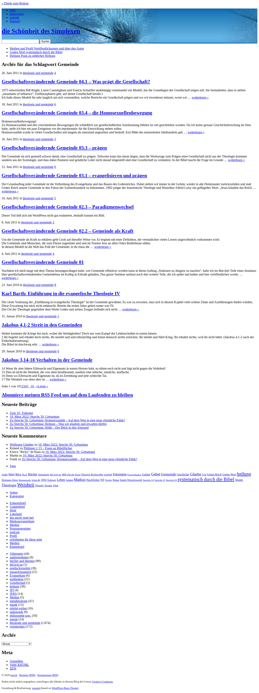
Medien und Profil (47, 48)
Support (15, 21)
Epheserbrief (18, 503)
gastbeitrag (16, 579)
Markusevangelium (22, 521)
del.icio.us (55, 474)
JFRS (44, 480)
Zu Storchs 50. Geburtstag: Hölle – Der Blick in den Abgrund (49, 427)
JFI (12, 590)
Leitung (69, 480)
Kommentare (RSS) (47, 675)
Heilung (32, 55)
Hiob (13, 510)
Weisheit (25, 484)
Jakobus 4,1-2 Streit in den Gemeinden (42, 324)
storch (14, 675)
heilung (244, 473)
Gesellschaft (17, 583)
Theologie (9, 485)
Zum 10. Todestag (21, 413)
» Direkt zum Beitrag (15, 3)
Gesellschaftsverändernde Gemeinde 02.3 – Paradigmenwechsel (68, 206)
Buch (24, 474)
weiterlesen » (200, 97)
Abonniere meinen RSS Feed (67, 395)
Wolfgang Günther (22, 444)
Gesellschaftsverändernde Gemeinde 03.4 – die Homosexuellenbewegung (77, 112)
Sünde (239, 479)
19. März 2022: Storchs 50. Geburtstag (34, 416)
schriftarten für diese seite (26, 539)
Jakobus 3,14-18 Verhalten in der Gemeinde (47, 359)
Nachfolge (93, 479)
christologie (43, 474)
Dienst (78, 474)
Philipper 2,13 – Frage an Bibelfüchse (48, 448)
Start (13, 10)
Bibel (11, 474)
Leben (61, 479)
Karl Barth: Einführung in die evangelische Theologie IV (61, 293)
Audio (5, 474)
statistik (14, 17)
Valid (19, 664)
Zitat (55, 485)
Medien (14, 525)
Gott (204, 474)
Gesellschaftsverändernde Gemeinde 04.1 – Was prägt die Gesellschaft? (76, 81)
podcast (14, 532)
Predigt (108, 480)
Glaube (195, 474)
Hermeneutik (25, 480)
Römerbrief (17, 546)
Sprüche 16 (171, 480)
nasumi (36, 688)
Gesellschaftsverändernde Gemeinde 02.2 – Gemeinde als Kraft (67, 231)
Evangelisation (134, 474)
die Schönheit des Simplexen (41, 31)
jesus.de (36, 480)
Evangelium (17, 575)
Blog (18, 474)
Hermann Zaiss (10, 480)
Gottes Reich (214, 474)
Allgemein (16, 553)
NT (102, 479)
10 (32, 386)
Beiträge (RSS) (27, 675)
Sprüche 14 (148, 480)
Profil (13, 536)
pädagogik (16, 612)
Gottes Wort (36, 52)
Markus (80, 479)
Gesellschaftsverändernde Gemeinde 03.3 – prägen (54, 147)
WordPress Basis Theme (65, 688)
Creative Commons (102, 681)
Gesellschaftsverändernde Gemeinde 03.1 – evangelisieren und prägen (74, 175)
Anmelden (16, 661)
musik (13, 604)
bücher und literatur (22, 561)
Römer (116, 480)
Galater (146, 474)
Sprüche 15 (160, 480)
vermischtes (17, 626)
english (108, 474)
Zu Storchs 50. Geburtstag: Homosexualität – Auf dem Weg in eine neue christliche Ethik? (67, 420)
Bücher (32, 474)
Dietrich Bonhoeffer (92, 474)
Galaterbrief (17, 506)
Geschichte (183, 474)
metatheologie (19, 601)
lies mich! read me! (22, 517)
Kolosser (51, 480)
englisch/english (20, 568)
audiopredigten (19, 557)
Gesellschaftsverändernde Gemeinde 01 (43, 262)
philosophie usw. (20, 615)
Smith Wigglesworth (131, 479)
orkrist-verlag (18, 608)
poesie (14, 619)
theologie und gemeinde (38, 73)
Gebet (155, 474)
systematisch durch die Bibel (206, 479)
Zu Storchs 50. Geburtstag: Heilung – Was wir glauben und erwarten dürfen (58, 424)
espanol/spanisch (20, 572)
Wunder (39, 485)
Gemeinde (168, 474)
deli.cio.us (68, 474)
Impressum (17, 14)
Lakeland (16, 514)
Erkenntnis (120, 474)
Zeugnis (48, 485)
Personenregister (20, 528)
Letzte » (43, 386)
